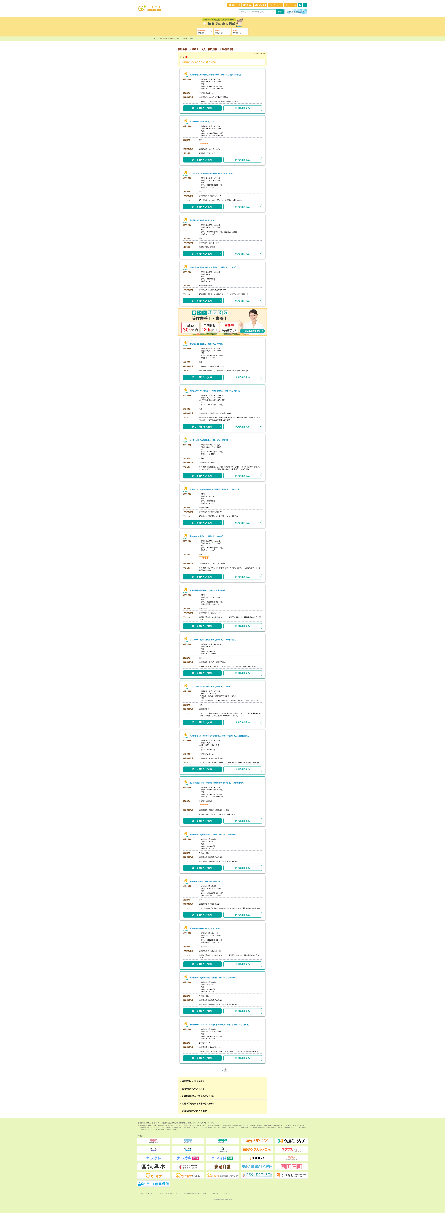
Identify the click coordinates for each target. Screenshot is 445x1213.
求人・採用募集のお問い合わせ (194, 1193)
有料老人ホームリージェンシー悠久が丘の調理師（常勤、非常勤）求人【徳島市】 (220, 1025)
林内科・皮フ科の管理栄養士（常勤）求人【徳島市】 (209, 440)
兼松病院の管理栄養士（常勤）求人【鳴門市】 (207, 344)
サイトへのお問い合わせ (169, 1193)
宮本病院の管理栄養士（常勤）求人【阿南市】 (207, 536)
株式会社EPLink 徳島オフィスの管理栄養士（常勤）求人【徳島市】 (215, 391)
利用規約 (215, 1193)
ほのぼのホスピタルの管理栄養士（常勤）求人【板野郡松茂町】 (213, 640)
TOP (155, 38)
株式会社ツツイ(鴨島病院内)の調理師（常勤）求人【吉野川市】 (213, 977)
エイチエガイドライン (146, 1193)
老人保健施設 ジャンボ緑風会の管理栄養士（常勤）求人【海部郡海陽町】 (217, 783)
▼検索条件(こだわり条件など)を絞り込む (198, 62)
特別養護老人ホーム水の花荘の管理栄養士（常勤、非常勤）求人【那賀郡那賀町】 (220, 736)
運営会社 (227, 1193)
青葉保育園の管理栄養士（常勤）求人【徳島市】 (208, 590)
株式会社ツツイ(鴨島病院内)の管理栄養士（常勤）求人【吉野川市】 (215, 489)
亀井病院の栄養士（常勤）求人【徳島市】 (205, 881)
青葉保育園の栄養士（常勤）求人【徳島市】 (206, 928)
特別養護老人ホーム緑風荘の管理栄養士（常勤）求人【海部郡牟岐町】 (216, 75)
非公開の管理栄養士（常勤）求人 (202, 121)
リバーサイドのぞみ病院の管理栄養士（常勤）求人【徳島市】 (212, 173)
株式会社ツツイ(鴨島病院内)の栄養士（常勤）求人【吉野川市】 (213, 834)
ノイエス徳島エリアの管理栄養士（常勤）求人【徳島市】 (211, 686)
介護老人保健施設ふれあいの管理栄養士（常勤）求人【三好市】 (213, 267)
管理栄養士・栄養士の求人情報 (170, 38)
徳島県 (185, 38)
